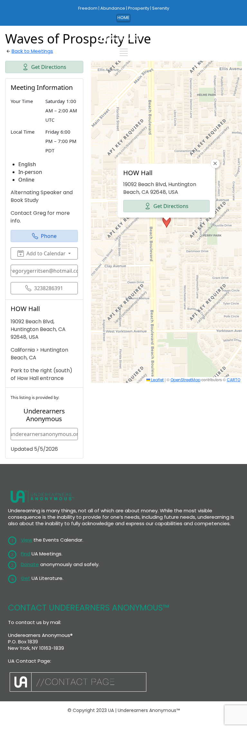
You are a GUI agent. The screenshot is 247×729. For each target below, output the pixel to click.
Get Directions (48, 67)
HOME (123, 17)
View (26, 539)
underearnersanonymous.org (44, 434)
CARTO (233, 380)
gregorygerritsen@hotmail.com (44, 270)
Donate (30, 564)
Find (25, 553)
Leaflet (157, 380)
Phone (49, 236)
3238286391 (48, 288)
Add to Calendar (46, 253)
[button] (166, 222)
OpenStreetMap (185, 380)
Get (25, 578)
